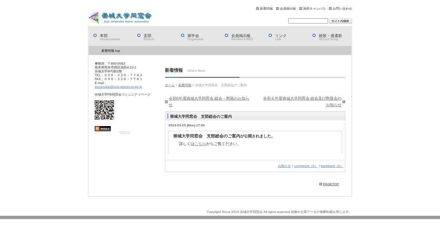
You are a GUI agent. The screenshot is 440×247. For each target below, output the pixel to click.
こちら (200, 144)
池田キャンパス (314, 8)
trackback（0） (332, 166)
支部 (149, 37)
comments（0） (306, 166)
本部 (110, 37)
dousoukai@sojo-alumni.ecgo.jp (118, 86)
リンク (281, 37)
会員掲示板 (288, 8)
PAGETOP (331, 184)
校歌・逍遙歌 (330, 37)
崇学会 (195, 37)
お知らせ (284, 166)
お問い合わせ (342, 8)
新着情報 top (110, 50)
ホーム (170, 85)
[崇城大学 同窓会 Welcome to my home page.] (120, 17)
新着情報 (266, 8)
